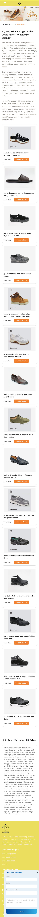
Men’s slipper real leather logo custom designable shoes (19, 194)
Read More (7, 160)
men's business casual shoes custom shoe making (18, 436)
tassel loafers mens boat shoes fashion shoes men (19, 637)
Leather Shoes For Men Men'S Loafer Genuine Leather (18, 476)
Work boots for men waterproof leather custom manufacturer (19, 677)
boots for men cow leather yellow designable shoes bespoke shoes (17, 315)
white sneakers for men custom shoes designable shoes (19, 516)
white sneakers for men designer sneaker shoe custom (17, 355)
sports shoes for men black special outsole (18, 274)
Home (7, 24)
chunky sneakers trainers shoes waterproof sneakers (16, 154)
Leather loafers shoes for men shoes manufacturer (18, 395)
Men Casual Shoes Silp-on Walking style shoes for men (17, 234)
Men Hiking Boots (9, 854)
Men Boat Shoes (8, 861)
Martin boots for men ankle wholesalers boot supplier (19, 597)
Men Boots (6, 864)
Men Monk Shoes (8, 857)
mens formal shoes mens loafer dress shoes (19, 556)
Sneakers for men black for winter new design (19, 718)
